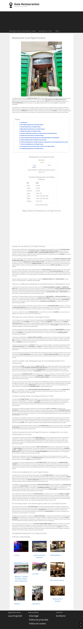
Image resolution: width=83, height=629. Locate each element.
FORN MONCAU (55, 555)
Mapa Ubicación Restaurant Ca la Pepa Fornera (32, 129)
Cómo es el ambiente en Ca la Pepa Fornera (32, 144)
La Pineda (35, 574)
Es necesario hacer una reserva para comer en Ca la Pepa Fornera (37, 146)
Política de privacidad (38, 619)
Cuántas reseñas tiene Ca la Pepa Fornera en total (33, 140)
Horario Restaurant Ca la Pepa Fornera (30, 127)
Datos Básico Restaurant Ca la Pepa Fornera (31, 124)
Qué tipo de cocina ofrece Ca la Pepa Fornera (32, 135)
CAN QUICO (36, 604)
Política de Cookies (37, 623)
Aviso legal (33, 616)
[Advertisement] (41, 20)
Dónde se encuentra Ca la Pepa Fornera (30, 131)
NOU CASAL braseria (57, 580)
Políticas (57, 31)
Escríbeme (60, 616)
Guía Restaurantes (26, 4)
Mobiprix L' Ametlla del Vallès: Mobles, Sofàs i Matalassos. (21, 579)
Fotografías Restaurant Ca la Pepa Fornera (32, 148)
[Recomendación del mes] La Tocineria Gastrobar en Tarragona (22, 31)
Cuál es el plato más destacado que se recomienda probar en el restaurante (39, 137)
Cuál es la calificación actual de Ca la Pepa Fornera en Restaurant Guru (38, 133)
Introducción (23, 122)
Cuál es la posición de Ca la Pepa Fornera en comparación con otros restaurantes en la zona (44, 142)
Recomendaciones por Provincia (45, 31)
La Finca (16, 555)
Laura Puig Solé (15, 616)
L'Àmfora (17, 604)
